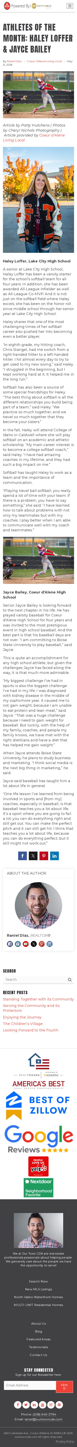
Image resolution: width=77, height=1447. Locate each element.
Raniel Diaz (14, 61)
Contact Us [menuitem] (38, 1355)
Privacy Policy (65, 1441)
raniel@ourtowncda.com (43, 1419)
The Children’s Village (23, 1024)
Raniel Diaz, (29, 935)
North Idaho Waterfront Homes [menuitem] (38, 1297)
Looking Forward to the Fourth (30, 1030)
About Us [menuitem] (38, 1323)
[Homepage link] (28, 6)
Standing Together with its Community (38, 999)
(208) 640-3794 (44, 1414)
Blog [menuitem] (38, 1331)
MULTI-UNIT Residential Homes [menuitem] (38, 1305)
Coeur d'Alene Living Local (44, 61)
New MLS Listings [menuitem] (38, 1289)
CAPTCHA (30, 1394)
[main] (38, 524)
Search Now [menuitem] (38, 1281)
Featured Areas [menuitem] (38, 1339)
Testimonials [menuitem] (38, 1347)
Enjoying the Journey (22, 1017)
